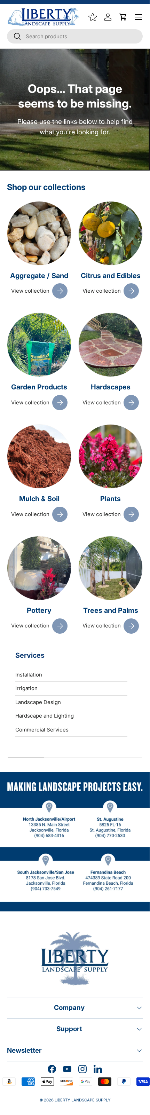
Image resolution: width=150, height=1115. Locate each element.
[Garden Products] (39, 345)
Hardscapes (111, 387)
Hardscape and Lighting (44, 715)
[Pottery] (39, 568)
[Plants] (110, 456)
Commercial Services (42, 729)
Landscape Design (38, 702)
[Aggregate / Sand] (39, 233)
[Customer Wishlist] (92, 17)
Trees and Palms (110, 610)
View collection (30, 290)
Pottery (39, 610)
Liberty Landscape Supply (83, 1100)
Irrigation (26, 688)
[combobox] (75, 36)
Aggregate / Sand (39, 275)
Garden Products (39, 387)
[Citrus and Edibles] (110, 233)
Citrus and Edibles (111, 275)
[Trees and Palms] (110, 568)
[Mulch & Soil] (39, 456)
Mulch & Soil (39, 499)
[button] (123, 17)
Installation (28, 674)
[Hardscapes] (110, 345)
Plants (110, 499)
